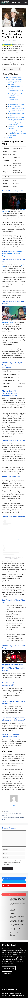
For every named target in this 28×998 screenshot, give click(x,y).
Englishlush (15, 2)
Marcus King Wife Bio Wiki (13, 77)
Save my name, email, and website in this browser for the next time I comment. (14, 862)
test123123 (12, 913)
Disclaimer (15, 995)
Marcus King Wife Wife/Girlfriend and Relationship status (13, 101)
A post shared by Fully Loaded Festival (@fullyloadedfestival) (14, 558)
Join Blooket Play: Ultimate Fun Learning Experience (12, 253)
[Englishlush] (5, 2)
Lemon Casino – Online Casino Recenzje (17, 916)
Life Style (6, 811)
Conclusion (9, 137)
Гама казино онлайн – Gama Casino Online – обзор (16, 925)
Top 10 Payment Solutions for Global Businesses (18, 909)
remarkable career (7, 322)
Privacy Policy (6, 995)
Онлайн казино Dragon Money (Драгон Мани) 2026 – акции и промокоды (17, 934)
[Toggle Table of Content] (17, 69)
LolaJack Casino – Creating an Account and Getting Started (17, 921)
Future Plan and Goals (14, 106)
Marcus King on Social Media (16, 108)
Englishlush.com (13, 989)
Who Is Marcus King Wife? (15, 79)
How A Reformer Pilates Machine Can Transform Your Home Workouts (17, 905)
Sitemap (21, 995)
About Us (5, 993)
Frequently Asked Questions (16, 117)
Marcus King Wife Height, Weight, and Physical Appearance (15, 95)
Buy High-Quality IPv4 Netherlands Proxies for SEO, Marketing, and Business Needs (18, 899)
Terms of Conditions (15, 993)
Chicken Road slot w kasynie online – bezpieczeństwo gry (18, 929)
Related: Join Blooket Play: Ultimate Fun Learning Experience (15, 82)
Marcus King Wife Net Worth (16, 104)
